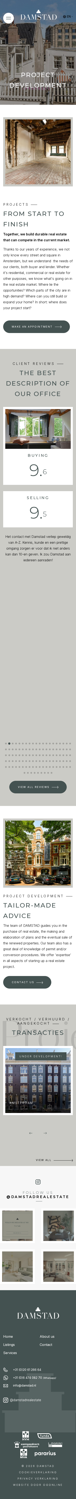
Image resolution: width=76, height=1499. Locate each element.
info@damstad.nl (24, 1385)
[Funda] (45, 1436)
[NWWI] (55, 1445)
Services (10, 1353)
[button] (6, 743)
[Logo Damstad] (38, 16)
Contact (46, 1345)
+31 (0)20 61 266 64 (27, 1369)
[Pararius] (45, 1453)
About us (47, 1336)
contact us (23, 982)
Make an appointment (32, 326)
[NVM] (25, 1436)
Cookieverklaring (38, 1472)
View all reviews (33, 787)
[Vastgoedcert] (26, 1445)
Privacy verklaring (38, 1478)
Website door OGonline (38, 1484)
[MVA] (23, 1453)
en (69, 16)
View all (44, 1160)
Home (8, 1336)
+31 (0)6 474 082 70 (34, 1377)
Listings (9, 1345)
